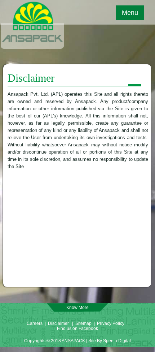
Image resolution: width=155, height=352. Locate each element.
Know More (77, 307)
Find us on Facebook (77, 328)
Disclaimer (58, 323)
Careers (35, 323)
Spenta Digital (117, 340)
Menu (130, 12)
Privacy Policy (111, 323)
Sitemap (83, 323)
